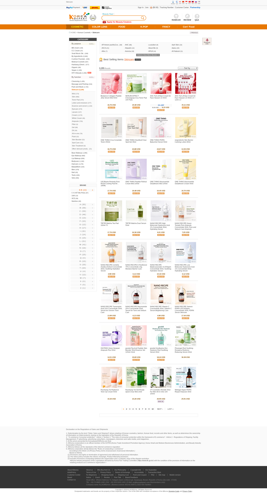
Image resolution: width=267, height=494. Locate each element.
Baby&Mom (76, 167)
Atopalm (128, 48)
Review (107, 477)
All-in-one (75, 133)
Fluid (74, 137)
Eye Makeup (76, 156)
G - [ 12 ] (83, 225)
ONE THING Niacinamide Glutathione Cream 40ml (184, 183)
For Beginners (91, 475)
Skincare (96, 33)
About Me (152, 48)
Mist (73, 94)
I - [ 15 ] (82, 231)
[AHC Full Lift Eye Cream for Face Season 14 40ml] (161, 93)
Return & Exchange (122, 472)
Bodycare (75, 161)
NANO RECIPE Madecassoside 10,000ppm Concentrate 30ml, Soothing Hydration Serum (160, 268)
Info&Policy (71, 472)
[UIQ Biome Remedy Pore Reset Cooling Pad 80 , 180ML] (111, 179)
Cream (74, 115)
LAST (170, 409)
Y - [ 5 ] (82, 285)
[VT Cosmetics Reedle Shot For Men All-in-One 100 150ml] (161, 387)
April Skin (175, 45)
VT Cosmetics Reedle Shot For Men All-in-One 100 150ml (160, 392)
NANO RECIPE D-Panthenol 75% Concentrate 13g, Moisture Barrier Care (136, 267)
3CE (73, 198)
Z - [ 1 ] (82, 288)
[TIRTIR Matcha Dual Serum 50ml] (136, 221)
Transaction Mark (154, 472)
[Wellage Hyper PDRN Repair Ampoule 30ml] (185, 387)
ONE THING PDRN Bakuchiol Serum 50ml (158, 141)
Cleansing (75, 81)
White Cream (77, 118)
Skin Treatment (77, 146)
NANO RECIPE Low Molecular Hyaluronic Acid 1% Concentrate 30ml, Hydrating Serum (185, 268)
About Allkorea (72, 470)
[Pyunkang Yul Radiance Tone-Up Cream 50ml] (111, 387)
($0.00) (155, 7)
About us (89, 470)
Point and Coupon (140, 475)
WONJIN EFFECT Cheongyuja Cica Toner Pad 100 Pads (136, 98)
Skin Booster (76, 140)
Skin (73, 97)
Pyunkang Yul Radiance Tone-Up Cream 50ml (110, 391)
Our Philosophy (120, 470)
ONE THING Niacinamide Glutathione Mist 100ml (159, 183)
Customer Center (182, 7)
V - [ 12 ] (83, 275)
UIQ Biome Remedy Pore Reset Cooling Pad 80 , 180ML (110, 184)
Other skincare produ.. (80, 149)
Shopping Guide (107, 475)
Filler (74, 124)
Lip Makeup (76, 158)
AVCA (104, 48)
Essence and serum (79, 106)
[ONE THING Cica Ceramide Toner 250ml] (111, 137)
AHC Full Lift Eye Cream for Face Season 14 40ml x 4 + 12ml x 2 (185, 98)
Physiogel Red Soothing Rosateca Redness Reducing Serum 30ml (184, 350)
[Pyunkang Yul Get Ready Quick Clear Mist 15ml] (136, 387)
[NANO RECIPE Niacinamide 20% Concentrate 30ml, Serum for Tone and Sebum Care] (136, 304)
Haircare (75, 164)
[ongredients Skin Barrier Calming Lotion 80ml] (185, 137)
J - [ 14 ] (83, 235)
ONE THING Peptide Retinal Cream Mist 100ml (136, 183)
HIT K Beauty (76, 73)
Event (97, 477)
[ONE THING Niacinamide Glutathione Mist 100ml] (161, 179)
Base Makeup (77, 153)
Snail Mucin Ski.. (78, 53)
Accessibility (139, 472)
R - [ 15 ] (83, 261)
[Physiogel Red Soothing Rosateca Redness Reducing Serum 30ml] (185, 346)
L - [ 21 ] (83, 241)
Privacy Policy (105, 472)
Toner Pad (76, 100)
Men (73, 170)
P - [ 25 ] (83, 255)
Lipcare (75, 112)
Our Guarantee (151, 470)
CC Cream (76, 51)
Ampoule (75, 121)
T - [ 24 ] (83, 268)
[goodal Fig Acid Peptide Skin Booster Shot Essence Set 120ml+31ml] (136, 346)
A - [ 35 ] (83, 205)
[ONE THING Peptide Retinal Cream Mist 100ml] (136, 179)
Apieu (174, 48)
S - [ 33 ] (83, 265)
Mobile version (175, 475)
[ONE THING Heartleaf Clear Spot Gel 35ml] (136, 137)
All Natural (176, 51)
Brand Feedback (131, 477)
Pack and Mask (77, 87)
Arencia (128, 51)
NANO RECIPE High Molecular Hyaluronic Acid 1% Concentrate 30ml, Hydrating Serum (160, 226)
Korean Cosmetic (84, 33)
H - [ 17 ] (83, 228)
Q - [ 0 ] (82, 258)
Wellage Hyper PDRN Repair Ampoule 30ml (183, 391)
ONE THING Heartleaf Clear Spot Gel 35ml (136, 141)
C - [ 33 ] (83, 211)
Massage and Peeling (80, 84)
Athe (103, 51)
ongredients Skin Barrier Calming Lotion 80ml (184, 141)
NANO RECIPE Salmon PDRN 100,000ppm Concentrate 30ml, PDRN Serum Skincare (184, 309)
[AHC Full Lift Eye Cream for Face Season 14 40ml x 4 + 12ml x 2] (185, 93)
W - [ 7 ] (83, 278)
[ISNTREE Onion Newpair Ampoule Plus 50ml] (111, 346)
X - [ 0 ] (82, 281)
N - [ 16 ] (83, 248)
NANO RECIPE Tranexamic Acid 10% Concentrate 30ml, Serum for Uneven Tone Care (111, 309)
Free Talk (117, 477)
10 (153, 409)
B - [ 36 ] (83, 208)
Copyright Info (135, 470)
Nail (73, 172)
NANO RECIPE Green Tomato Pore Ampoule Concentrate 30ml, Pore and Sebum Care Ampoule (185, 226)
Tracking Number (167, 7)
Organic (75, 67)
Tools (74, 175)
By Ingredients (77, 56)
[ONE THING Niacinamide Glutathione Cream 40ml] (185, 179)
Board (69, 477)
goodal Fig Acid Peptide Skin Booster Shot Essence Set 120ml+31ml (136, 350)
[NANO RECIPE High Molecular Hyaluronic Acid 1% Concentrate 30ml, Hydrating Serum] (161, 221)
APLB (150, 51)
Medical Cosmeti (78, 62)
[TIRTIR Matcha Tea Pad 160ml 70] (111, 221)
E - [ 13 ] (83, 218)
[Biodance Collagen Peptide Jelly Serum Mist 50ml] (111, 93)
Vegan (74, 70)
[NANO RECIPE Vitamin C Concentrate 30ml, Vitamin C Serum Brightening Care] (161, 304)
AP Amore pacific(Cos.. (110, 45)
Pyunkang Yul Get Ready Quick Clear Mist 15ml (134, 391)
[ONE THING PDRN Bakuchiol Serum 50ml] (161, 137)
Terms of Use (91, 472)
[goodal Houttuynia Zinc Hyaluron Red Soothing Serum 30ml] (161, 346)
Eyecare (75, 109)
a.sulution (152, 45)
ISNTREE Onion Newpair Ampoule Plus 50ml (110, 349)
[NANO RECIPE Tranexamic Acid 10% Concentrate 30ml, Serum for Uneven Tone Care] (111, 304)
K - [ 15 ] (83, 238)
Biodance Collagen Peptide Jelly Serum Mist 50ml (111, 97)
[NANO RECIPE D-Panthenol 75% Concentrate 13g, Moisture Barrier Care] (136, 262)
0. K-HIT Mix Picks (78, 193)
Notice (88, 477)
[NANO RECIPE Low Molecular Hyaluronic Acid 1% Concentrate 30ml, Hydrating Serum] (185, 262)
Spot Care (76, 143)
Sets (73, 178)
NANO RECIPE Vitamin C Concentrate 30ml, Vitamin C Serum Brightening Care (161, 308)
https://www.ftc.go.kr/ (145, 461)
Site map (162, 475)
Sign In (141, 7)
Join (146, 7)
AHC (127, 45)
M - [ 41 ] (83, 245)
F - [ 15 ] (83, 221)
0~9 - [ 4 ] (82, 190)
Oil (73, 130)
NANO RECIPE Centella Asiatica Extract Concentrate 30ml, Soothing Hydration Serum (111, 268)
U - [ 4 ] (82, 271)
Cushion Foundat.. (79, 59)
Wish (120, 92)
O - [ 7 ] (82, 251)
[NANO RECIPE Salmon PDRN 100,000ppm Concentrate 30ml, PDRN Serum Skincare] (185, 304)
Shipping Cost (123, 475)
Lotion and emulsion (79, 103)
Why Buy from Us (103, 470)
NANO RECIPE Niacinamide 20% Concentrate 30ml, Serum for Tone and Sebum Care (136, 309)
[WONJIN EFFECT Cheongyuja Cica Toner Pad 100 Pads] (136, 93)
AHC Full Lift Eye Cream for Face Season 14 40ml (160, 97)
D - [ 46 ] (83, 215)
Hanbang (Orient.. (78, 65)
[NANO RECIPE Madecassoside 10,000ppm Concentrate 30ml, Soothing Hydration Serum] (161, 262)
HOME (73, 33)
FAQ (152, 475)
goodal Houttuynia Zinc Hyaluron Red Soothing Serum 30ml (159, 350)
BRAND (83, 185)
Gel (73, 127)
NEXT (159, 409)
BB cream (75, 48)
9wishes (75, 201)
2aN (73, 196)
